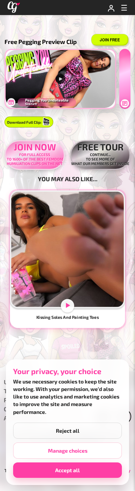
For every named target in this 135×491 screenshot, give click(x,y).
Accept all (67, 470)
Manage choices (67, 450)
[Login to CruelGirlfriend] (111, 7)
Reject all (68, 430)
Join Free (110, 39)
